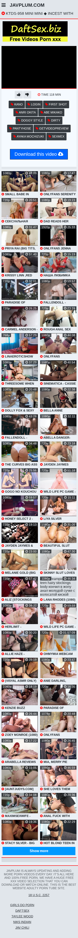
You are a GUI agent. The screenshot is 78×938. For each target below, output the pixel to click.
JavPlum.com (27, 5)
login (35, 104)
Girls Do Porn (22, 905)
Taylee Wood (22, 916)
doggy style (31, 120)
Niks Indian (22, 922)
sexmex (57, 136)
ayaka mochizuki (30, 136)
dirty (55, 120)
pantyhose (21, 128)
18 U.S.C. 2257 (38, 895)
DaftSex (22, 910)
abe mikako (52, 112)
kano (18, 104)
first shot (57, 104)
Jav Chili (22, 927)
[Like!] (19, 94)
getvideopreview (53, 128)
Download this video (36, 154)
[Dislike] (27, 94)
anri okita (27, 112)
